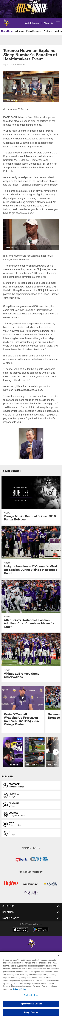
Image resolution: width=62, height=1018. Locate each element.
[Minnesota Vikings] (31, 943)
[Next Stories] (56, 752)
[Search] (52, 23)
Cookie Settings (31, 995)
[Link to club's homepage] (6, 21)
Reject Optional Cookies (31, 1003)
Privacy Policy (19, 989)
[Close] (58, 955)
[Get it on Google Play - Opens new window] (41, 931)
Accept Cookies (31, 1012)
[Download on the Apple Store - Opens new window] (20, 929)
